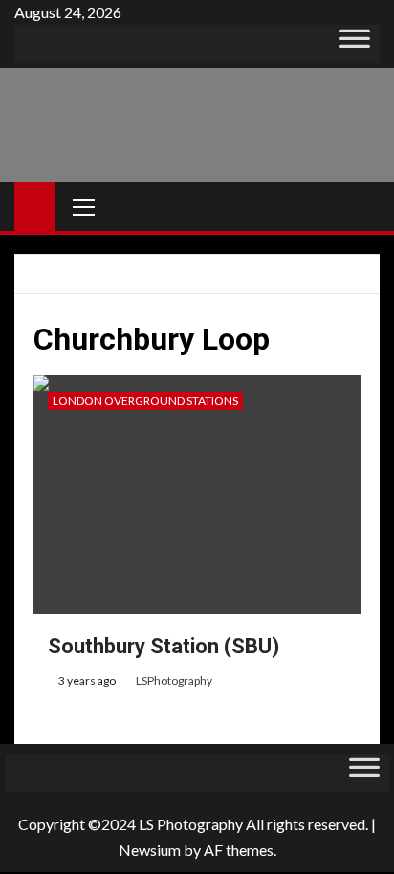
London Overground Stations (145, 401)
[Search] (363, 206)
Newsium (150, 850)
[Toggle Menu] (354, 44)
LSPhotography (174, 680)
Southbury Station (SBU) (163, 646)
